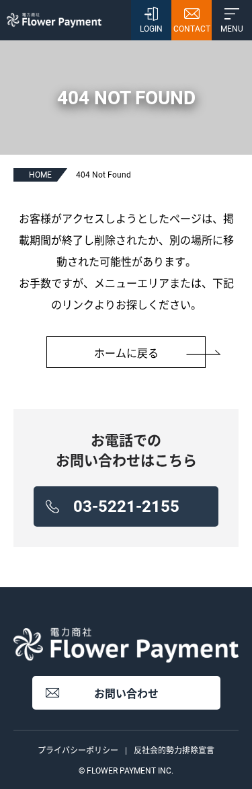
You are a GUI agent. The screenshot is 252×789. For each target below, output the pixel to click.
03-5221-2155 (126, 506)
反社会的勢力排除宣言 (174, 750)
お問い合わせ (126, 693)
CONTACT (191, 29)
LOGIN (151, 29)
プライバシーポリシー (78, 750)
